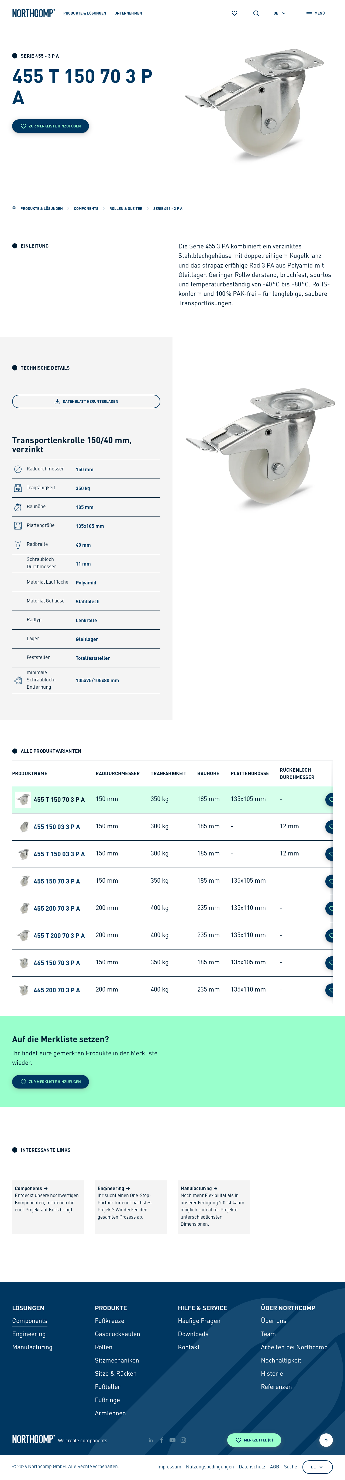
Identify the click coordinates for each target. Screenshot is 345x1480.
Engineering (29, 1334)
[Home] (14, 207)
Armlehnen (110, 1413)
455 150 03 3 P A (57, 827)
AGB (274, 1467)
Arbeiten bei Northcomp (294, 1347)
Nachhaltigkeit (281, 1361)
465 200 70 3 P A (57, 990)
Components (86, 208)
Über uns (274, 1321)
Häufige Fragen (199, 1321)
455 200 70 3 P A (57, 908)
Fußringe (107, 1400)
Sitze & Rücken (116, 1374)
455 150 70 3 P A (57, 881)
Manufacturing (32, 1347)
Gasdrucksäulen (117, 1334)
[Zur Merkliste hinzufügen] (332, 799)
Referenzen (276, 1387)
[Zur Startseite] (33, 13)
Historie (272, 1374)
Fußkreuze (109, 1321)
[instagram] (183, 1440)
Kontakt (189, 1347)
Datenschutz (252, 1467)
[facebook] (161, 1440)
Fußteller (107, 1387)
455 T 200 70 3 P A (59, 935)
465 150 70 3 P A (57, 963)
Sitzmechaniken (117, 1361)
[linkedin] (151, 1440)
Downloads (193, 1334)
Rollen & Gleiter (125, 208)
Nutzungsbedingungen (210, 1467)
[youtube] (172, 1440)
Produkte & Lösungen (41, 208)
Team (268, 1334)
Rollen (103, 1347)
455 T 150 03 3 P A (59, 854)
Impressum (169, 1467)
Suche (290, 1467)
